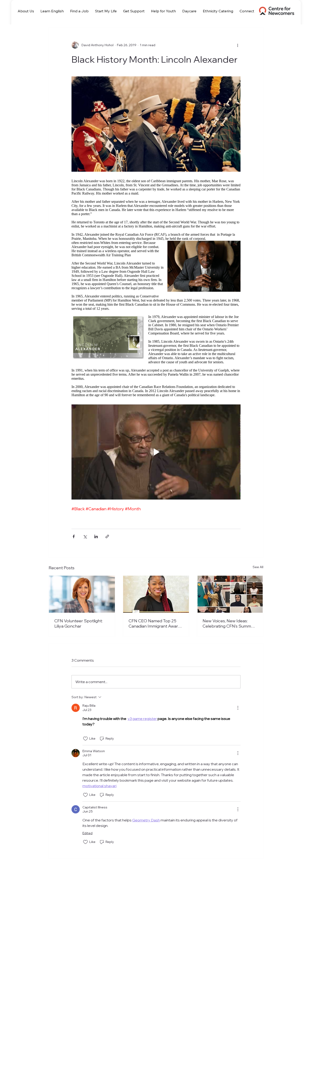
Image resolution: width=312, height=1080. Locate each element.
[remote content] (156, 288)
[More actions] (238, 45)
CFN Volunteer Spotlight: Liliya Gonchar (78, 623)
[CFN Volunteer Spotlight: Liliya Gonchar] (82, 594)
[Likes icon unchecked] (85, 738)
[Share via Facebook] (73, 536)
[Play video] (156, 452)
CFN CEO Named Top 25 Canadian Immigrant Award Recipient (154, 623)
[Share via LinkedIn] (96, 536)
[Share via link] (107, 536)
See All (258, 567)
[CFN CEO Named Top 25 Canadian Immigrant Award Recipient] (156, 594)
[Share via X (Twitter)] (85, 536)
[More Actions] (238, 708)
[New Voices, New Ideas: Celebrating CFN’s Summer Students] (230, 594)
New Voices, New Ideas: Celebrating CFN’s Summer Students (229, 623)
